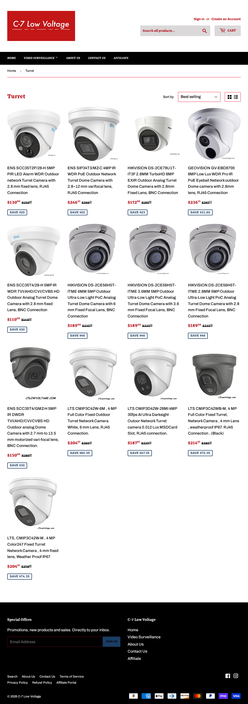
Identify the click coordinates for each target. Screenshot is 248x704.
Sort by (168, 97)
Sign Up (111, 641)
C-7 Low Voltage (29, 696)
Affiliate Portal (66, 682)
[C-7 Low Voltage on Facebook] (227, 676)
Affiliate (121, 58)
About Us (73, 58)
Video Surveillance (39, 58)
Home (11, 58)
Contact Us (97, 58)
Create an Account (226, 19)
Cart (231, 30)
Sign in (199, 19)
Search (12, 676)
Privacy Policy (17, 682)
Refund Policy (42, 682)
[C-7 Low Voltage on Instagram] (235, 676)
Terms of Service (72, 676)
